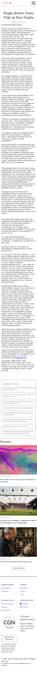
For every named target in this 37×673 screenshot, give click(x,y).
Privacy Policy (5, 610)
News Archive (18, 568)
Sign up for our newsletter (9, 638)
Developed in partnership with (16, 664)
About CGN (23, 588)
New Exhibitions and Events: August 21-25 (18, 408)
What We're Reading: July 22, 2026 (15, 426)
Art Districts (5, 591)
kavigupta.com (20, 358)
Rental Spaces (6, 588)
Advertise (4, 607)
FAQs (21, 594)
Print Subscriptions (7, 604)
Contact (22, 591)
